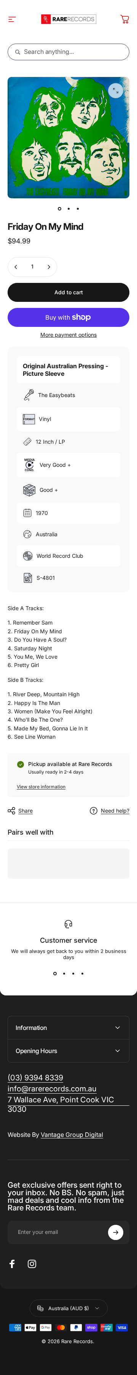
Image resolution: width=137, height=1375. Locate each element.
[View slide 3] (73, 973)
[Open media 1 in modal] (115, 90)
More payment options (68, 334)
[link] (68, 1104)
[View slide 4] (82, 973)
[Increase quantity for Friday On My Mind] (49, 266)
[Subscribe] (115, 1232)
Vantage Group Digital (72, 1134)
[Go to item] (59, 208)
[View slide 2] (63, 973)
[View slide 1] (54, 973)
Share (25, 810)
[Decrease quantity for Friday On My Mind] (16, 266)
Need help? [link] (115, 810)
